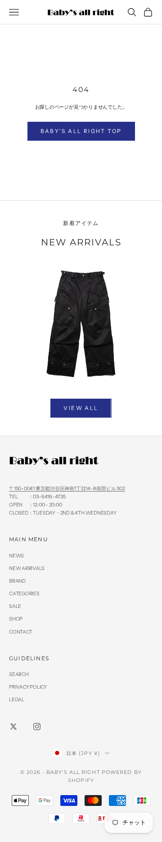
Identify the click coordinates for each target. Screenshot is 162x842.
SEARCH (19, 674)
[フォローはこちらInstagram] (36, 726)
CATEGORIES (24, 593)
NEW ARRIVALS (26, 568)
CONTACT (20, 632)
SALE (15, 606)
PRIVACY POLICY (28, 687)
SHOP (15, 619)
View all (80, 408)
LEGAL (16, 699)
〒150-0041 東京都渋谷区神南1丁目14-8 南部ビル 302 (67, 488)
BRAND (17, 581)
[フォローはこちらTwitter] (13, 726)
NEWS (16, 555)
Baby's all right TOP (81, 131)
